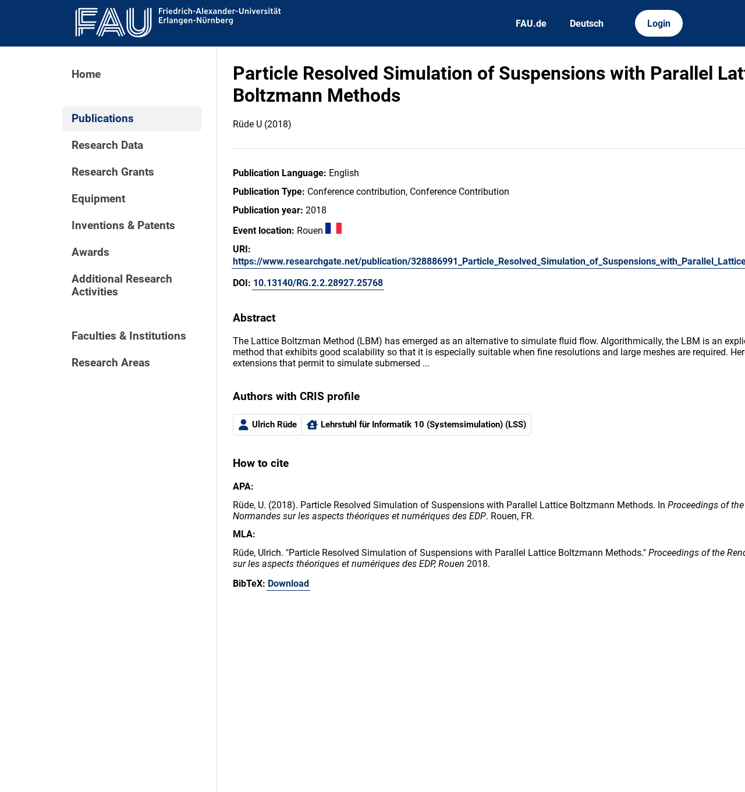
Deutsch (587, 23)
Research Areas (111, 362)
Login (658, 23)
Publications (103, 118)
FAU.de (531, 23)
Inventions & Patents (123, 225)
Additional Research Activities (122, 285)
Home (86, 74)
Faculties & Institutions (129, 336)
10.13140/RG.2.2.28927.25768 (318, 282)
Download (288, 583)
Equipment (98, 198)
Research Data (107, 145)
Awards (90, 252)
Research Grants (113, 172)
